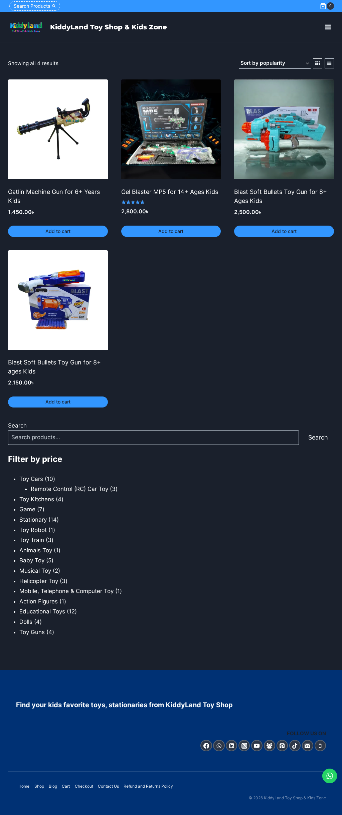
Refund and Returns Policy (148, 786)
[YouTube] (257, 746)
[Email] (308, 746)
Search (17, 425)
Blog (53, 786)
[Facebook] (206, 746)
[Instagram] (244, 746)
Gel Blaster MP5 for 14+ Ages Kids (169, 191)
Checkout (84, 786)
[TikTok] (295, 746)
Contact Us (108, 786)
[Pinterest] (282, 746)
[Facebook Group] (270, 746)
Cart (66, 786)
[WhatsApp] (219, 746)
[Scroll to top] (330, 808)
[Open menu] (328, 27)
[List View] (329, 63)
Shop (39, 786)
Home (23, 786)
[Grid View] (317, 63)
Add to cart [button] (57, 231)
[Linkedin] (231, 746)
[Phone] (320, 746)
